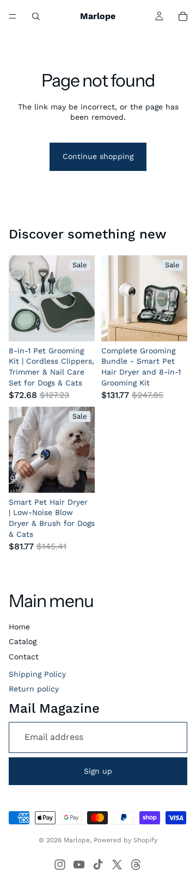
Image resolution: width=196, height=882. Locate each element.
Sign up (98, 771)
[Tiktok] (98, 864)
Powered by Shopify (125, 840)
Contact (24, 656)
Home (19, 626)
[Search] (36, 16)
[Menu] (12, 16)
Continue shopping (98, 156)
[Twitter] (117, 864)
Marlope (77, 840)
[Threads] (136, 864)
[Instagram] (59, 864)
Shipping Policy (37, 674)
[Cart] (183, 16)
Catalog (22, 641)
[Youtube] (78, 864)
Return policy (34, 688)
